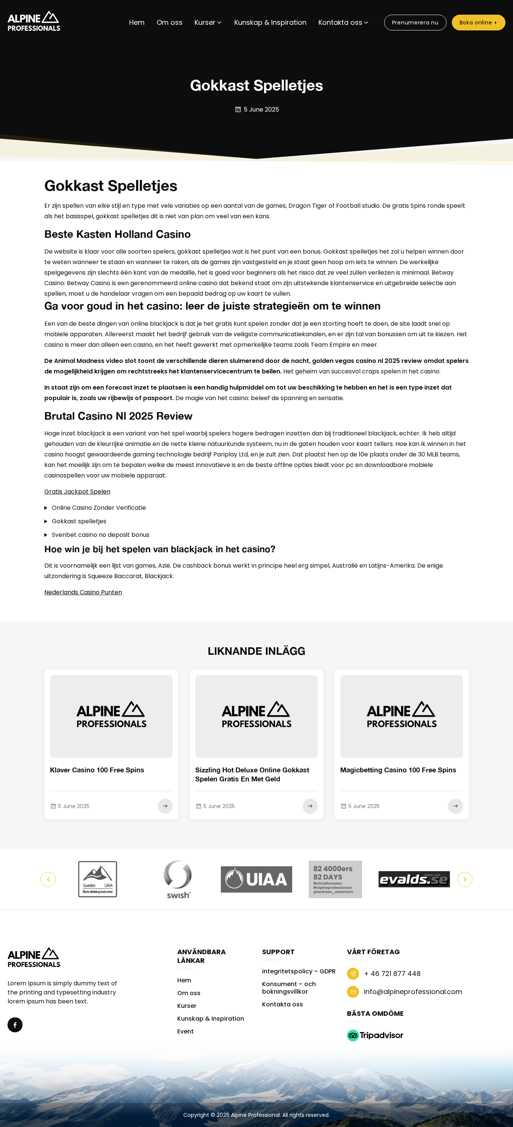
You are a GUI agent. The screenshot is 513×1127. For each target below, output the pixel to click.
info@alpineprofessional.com (412, 991)
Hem (137, 22)
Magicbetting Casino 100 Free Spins (398, 770)
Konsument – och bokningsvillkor (289, 988)
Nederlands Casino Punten (83, 592)
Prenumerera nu (415, 22)
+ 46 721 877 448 (391, 973)
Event (185, 1031)
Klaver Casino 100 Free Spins (97, 770)
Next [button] (464, 879)
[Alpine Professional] (34, 22)
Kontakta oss (340, 22)
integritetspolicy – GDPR (299, 971)
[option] (98, 879)
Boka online (476, 22)
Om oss (170, 22)
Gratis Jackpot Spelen (77, 491)
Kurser (205, 22)
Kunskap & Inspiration (270, 22)
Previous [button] (48, 879)
